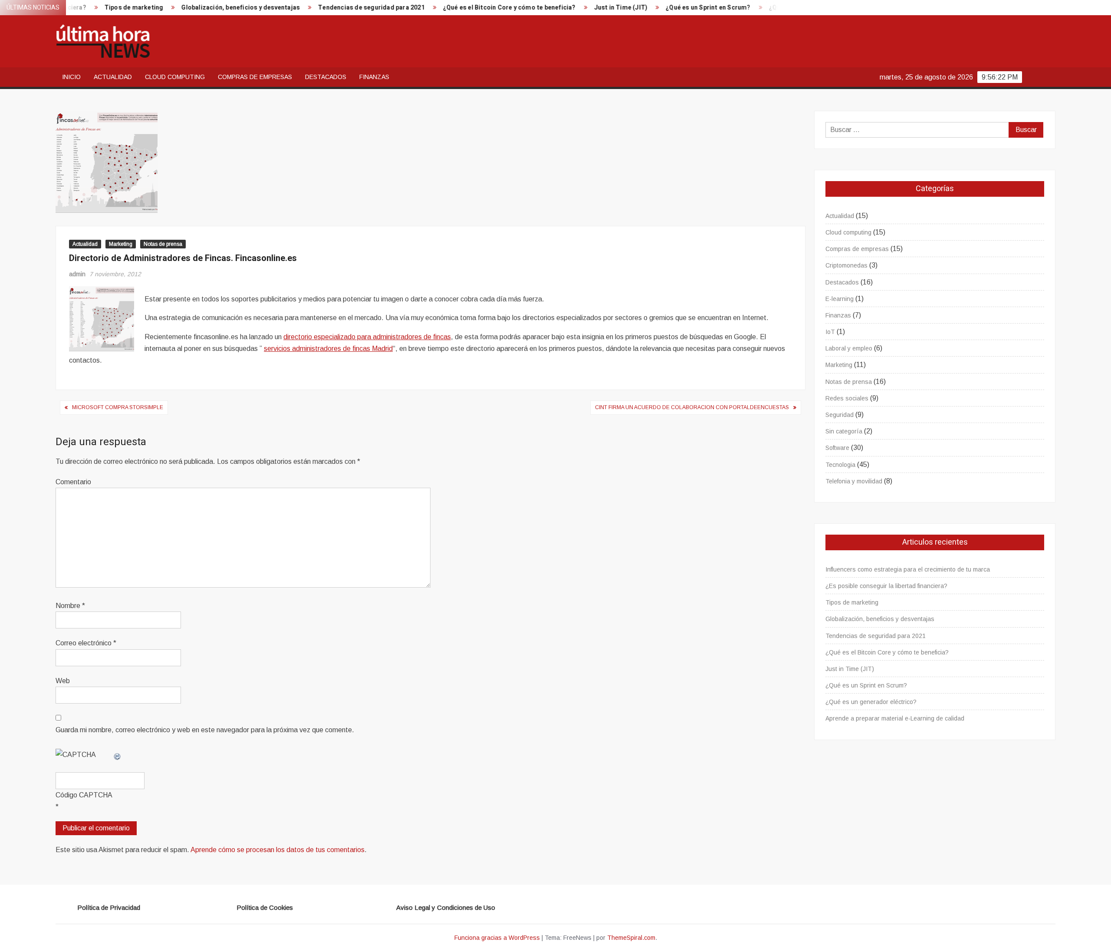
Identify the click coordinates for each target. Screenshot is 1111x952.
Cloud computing (175, 76)
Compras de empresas (255, 76)
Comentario (73, 482)
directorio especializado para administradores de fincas (367, 336)
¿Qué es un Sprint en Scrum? (677, 7)
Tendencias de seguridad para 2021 (340, 7)
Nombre (70, 605)
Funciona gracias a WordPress (497, 937)
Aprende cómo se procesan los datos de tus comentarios (278, 849)
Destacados (325, 76)
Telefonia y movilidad (853, 481)
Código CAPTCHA (84, 795)
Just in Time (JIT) (590, 7)
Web (63, 680)
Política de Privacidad (108, 907)
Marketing (120, 244)
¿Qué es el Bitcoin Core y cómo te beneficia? (478, 7)
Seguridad (839, 414)
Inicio (71, 76)
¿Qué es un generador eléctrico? (871, 701)
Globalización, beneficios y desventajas (210, 7)
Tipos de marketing (103, 7)
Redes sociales (846, 398)
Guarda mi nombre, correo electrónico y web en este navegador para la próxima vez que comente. (205, 730)
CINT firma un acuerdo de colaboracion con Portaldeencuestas (692, 407)
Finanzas (374, 76)
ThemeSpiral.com (631, 937)
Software (837, 447)
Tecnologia (840, 464)
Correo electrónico (86, 643)
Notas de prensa (163, 244)
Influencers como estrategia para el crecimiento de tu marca (907, 569)
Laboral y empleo (848, 348)
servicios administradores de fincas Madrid (328, 348)
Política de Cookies (265, 907)
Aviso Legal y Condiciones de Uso (445, 907)
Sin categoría (843, 431)
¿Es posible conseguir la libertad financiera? (886, 585)
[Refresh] (117, 754)
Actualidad (113, 76)
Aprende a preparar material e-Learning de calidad (894, 718)
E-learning (839, 298)
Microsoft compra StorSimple (117, 407)
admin (77, 274)
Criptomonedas (846, 265)
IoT (830, 331)
